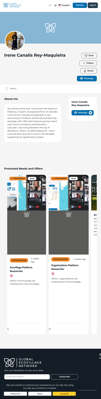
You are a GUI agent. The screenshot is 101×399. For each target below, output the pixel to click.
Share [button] (90, 71)
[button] (55, 5)
